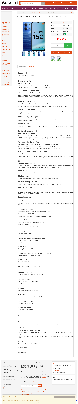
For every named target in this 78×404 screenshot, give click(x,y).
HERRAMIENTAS (6, 74)
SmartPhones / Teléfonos (6, 22)
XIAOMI (65, 22)
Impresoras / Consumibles (5, 30)
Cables (4, 43)
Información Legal (41, 389)
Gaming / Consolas (4, 39)
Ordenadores (5, 13)
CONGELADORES (54, 8)
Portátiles (4, 19)
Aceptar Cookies (70, 397)
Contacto (64, 2)
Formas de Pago (41, 393)
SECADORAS (32, 8)
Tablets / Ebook (6, 49)
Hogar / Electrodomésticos (7, 56)
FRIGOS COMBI (65, 8)
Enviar (39, 385)
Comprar (68, 45)
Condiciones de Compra (27, 393)
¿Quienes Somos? (25, 394)
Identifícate (56, 2)
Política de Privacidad (36, 382)
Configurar (57, 397)
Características (22, 66)
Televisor (4, 26)
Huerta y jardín (6, 80)
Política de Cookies (53, 402)
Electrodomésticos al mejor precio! (7, 83)
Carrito (73, 2)
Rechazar (63, 397)
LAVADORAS (23, 8)
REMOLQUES (14, 8)
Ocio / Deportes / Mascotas (6, 63)
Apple (3, 67)
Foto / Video (5, 52)
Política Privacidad (25, 391)
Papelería (4, 60)
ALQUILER (5, 8)
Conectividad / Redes (5, 35)
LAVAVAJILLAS (43, 8)
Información (31, 66)
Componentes (5, 16)
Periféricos (5, 46)
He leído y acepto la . (32, 382)
